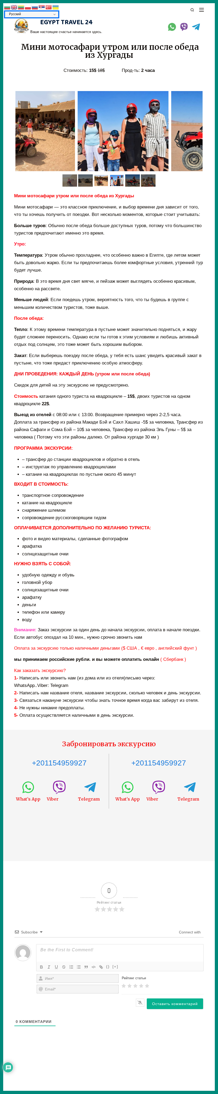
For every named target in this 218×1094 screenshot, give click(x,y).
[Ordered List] (71, 967)
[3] (135, 986)
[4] (141, 986)
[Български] (7, 7)
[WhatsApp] (172, 27)
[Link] (101, 967)
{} (108, 967)
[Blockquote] (86, 967)
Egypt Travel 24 (66, 22)
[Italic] (49, 967)
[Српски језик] (42, 7)
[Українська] (55, 7)
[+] (115, 967)
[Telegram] (196, 27)
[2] (129, 986)
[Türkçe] (48, 7)
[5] (147, 986)
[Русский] (35, 7)
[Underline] (56, 967)
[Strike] (64, 967)
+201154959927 (59, 763)
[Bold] (41, 967)
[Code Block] (93, 967)
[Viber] (184, 27)
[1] (124, 986)
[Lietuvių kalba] (21, 7)
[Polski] (28, 7)
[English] (14, 7)
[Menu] (201, 9)
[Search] (192, 9)
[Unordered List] (78, 967)
